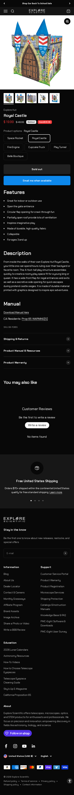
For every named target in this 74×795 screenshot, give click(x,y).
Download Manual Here (16, 312)
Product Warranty (51, 580)
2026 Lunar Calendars (16, 649)
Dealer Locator (12, 586)
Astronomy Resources (16, 655)
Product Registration (52, 586)
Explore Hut (10, 109)
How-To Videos (12, 662)
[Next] (69, 3)
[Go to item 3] (32, 98)
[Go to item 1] (9, 98)
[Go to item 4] (43, 98)
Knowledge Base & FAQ (53, 615)
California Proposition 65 (17, 695)
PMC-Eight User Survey (54, 631)
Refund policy (10, 781)
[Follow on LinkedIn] (33, 746)
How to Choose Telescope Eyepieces (18, 670)
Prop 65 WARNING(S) (35, 319)
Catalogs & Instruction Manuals (53, 606)
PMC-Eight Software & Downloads (53, 623)
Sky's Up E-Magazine (15, 688)
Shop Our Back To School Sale (37, 3)
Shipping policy (11, 784)
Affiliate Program (13, 605)
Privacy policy (48, 781)
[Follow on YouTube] (24, 746)
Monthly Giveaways (15, 598)
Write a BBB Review (14, 629)
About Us (9, 580)
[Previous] (4, 3)
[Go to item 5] (55, 98)
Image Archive (11, 617)
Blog (6, 574)
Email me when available (37, 180)
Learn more (56, 492)
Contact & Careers (14, 592)
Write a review (37, 425)
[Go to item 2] (20, 98)
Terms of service (29, 781)
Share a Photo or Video (16, 623)
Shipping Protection (52, 598)
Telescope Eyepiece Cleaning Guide (15, 680)
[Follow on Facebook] (6, 746)
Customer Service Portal (54, 574)
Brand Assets (11, 611)
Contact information (32, 784)
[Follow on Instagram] (15, 746)
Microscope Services (52, 592)
